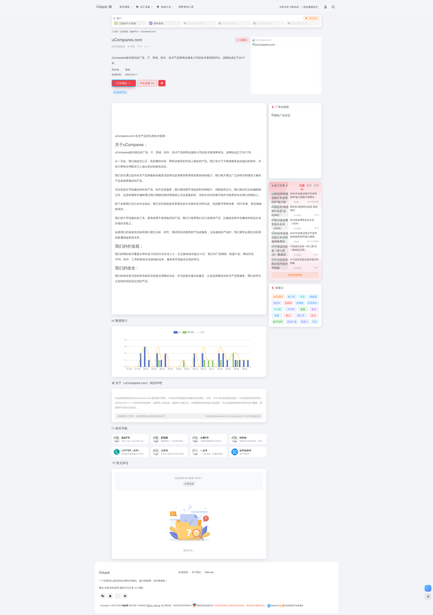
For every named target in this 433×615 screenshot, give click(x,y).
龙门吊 (291, 296)
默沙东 (300, 315)
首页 (116, 31)
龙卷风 (288, 302)
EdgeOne (274, 605)
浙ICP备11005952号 (138, 605)
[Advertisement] (295, 127)
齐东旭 (290, 309)
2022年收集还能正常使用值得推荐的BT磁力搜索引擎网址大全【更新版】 (303, 236)
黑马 (314, 321)
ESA (285, 605)
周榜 (309, 185)
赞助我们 (313, 18)
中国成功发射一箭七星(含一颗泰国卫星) (303, 247)
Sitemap (209, 572)
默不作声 (278, 321)
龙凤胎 (299, 302)
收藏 (243, 40)
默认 (288, 315)
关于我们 (196, 572)
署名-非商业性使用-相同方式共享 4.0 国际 (121, 587)
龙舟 (302, 296)
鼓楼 (276, 315)
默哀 (313, 315)
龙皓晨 (313, 296)
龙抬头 (276, 302)
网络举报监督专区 (205, 605)
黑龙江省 (292, 321)
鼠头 (314, 309)
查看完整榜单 (295, 275)
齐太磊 (277, 309)
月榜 (316, 185)
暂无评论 (122, 462)
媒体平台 (134, 31)
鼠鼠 (303, 309)
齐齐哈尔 (312, 302)
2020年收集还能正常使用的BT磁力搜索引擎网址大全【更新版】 (303, 197)
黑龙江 (304, 321)
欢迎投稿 (183, 572)
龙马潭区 (278, 296)
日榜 (302, 185)
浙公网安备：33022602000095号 (176, 605)
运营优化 (124, 31)
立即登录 (189, 483)
